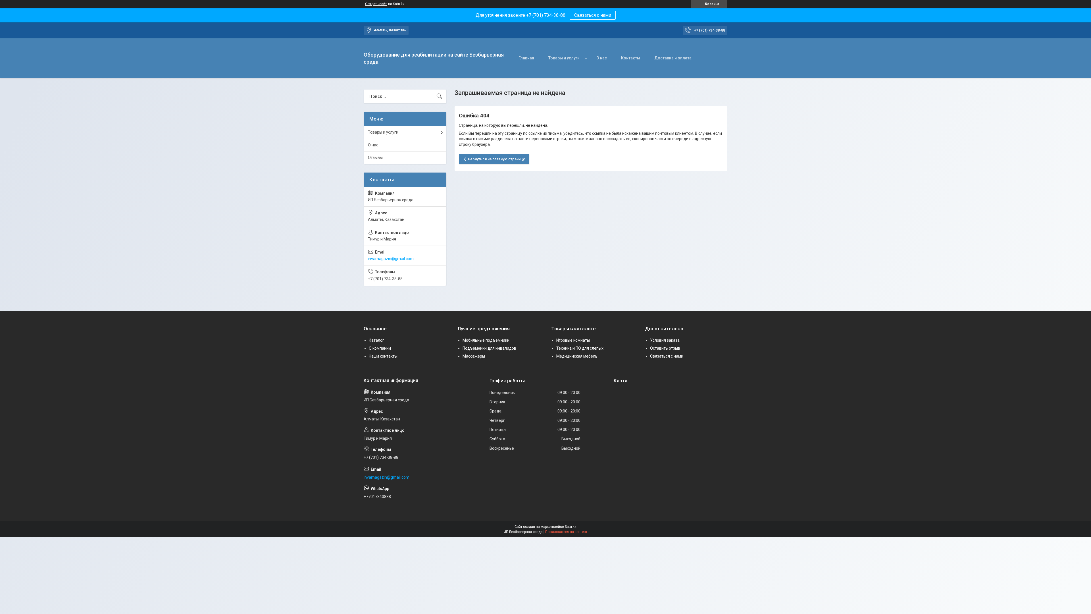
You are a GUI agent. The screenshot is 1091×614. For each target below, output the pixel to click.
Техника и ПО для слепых (579, 348)
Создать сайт (376, 4)
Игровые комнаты (573, 340)
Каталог (376, 340)
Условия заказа (665, 340)
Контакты (630, 58)
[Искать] (439, 96)
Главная (526, 58)
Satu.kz (570, 527)
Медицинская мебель (576, 356)
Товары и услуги (564, 58)
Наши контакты (383, 356)
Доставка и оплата (673, 58)
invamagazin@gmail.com (391, 258)
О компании (380, 348)
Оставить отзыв (665, 348)
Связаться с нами (592, 15)
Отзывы (375, 157)
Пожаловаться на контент (566, 532)
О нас (601, 58)
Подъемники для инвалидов (489, 348)
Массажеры (474, 356)
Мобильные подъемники (486, 340)
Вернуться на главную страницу (496, 159)
